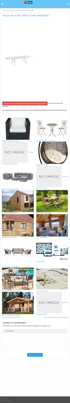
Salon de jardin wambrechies (10, 189)
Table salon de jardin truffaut (12, 317)
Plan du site (5, 398)
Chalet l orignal (40, 261)
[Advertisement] (35, 31)
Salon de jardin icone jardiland (10, 267)
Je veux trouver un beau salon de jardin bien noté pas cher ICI (25, 103)
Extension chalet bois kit (9, 213)
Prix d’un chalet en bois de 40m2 (11, 315)
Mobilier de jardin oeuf (42, 165)
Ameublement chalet (42, 291)
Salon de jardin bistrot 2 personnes (45, 141)
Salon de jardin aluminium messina (11, 291)
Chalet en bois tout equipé (9, 237)
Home (3, 10)
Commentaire (10, 331)
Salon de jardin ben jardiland (44, 213)
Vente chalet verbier (41, 237)
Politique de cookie (6, 401)
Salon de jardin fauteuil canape (10, 141)
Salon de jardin (10, 10)
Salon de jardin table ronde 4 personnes (55, 317)
